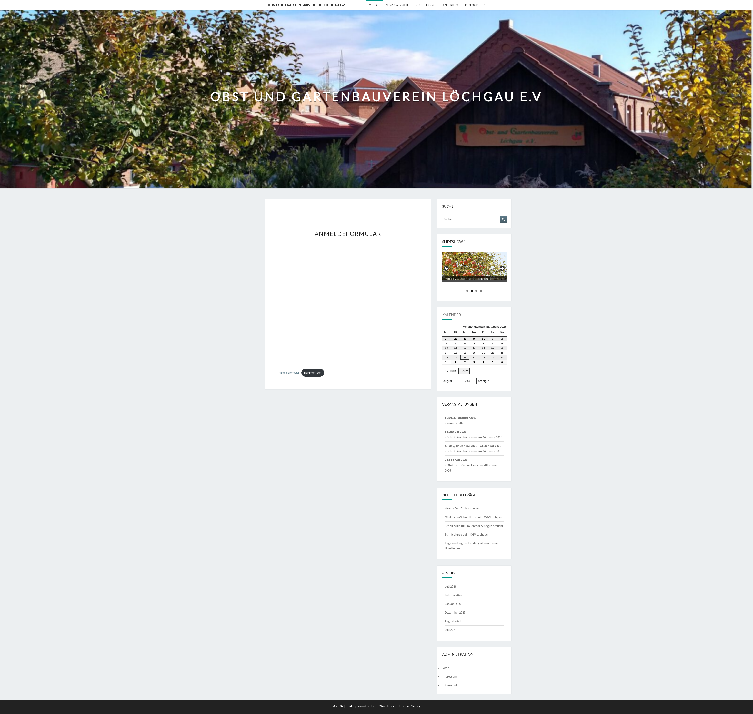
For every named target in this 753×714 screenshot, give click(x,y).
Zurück (451, 371)
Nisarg (416, 706)
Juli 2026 (451, 586)
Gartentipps (451, 5)
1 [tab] (467, 291)
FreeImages (487, 279)
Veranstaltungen (397, 5)
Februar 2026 (453, 595)
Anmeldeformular (289, 372)
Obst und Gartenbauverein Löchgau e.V (306, 4)
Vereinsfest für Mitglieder (462, 508)
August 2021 (453, 621)
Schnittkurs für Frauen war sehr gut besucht (474, 526)
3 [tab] (476, 291)
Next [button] (502, 269)
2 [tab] (472, 291)
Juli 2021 (451, 630)
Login (445, 668)
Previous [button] (446, 269)
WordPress (387, 706)
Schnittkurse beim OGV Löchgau (466, 534)
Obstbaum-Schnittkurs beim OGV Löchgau (473, 517)
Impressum (471, 5)
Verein (373, 5)
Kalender (451, 314)
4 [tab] (481, 291)
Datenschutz (450, 685)
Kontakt (431, 5)
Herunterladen (312, 372)
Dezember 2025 (455, 612)
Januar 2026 (453, 604)
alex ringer (464, 279)
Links (417, 5)
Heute (464, 371)
